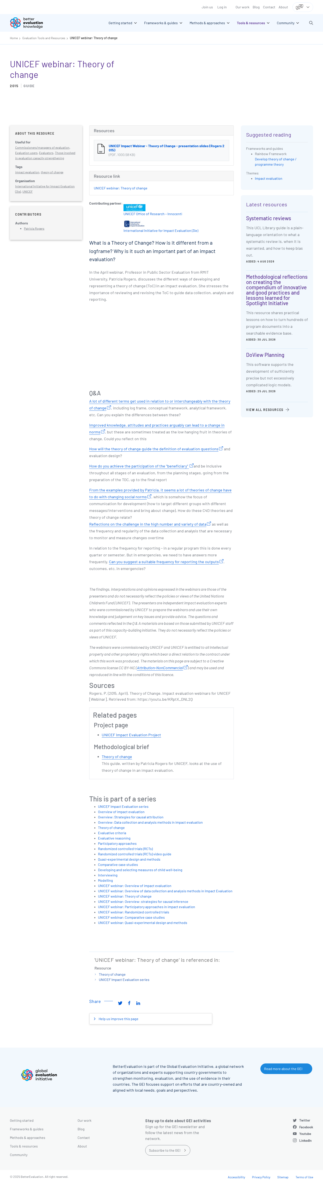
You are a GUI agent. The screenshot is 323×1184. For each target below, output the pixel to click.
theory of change (52, 172)
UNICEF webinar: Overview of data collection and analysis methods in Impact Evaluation (165, 891)
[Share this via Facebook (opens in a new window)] (129, 1003)
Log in (222, 7)
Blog (256, 7)
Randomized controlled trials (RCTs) (125, 849)
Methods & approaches (27, 1137)
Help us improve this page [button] (118, 1019)
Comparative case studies (118, 864)
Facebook (306, 1127)
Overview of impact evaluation (121, 812)
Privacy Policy (261, 1177)
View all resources (264, 410)
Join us (207, 7)
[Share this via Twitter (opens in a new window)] (120, 1003)
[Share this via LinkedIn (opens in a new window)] (138, 1003)
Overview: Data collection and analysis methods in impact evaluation (150, 822)
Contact (269, 7)
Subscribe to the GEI (164, 1150)
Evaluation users (26, 153)
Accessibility (236, 1177)
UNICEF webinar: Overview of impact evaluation (134, 885)
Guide (29, 86)
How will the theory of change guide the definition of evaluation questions (153, 448)
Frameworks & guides (27, 1129)
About (283, 7)
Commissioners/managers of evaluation (42, 147)
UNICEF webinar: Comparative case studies (131, 917)
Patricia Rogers (34, 228)
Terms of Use (304, 1177)
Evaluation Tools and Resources (43, 38)
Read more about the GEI (283, 1069)
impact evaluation (27, 172)
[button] (311, 23)
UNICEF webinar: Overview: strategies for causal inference (143, 901)
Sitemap (283, 1177)
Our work (242, 7)
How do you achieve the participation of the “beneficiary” (139, 466)
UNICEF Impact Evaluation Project (131, 734)
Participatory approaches (117, 843)
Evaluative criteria (112, 833)
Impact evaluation (268, 178)
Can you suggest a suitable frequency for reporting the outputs (164, 561)
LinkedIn (305, 1140)
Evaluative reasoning (114, 838)
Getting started (22, 1120)
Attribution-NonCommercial (160, 667)
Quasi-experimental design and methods (129, 859)
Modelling (105, 880)
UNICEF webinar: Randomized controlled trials (133, 912)
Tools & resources (24, 1146)
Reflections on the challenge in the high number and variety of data (147, 524)
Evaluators (46, 153)
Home (14, 38)
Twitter (304, 1120)
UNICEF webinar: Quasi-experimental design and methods (142, 922)
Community (18, 1155)
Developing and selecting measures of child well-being (140, 870)
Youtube (305, 1134)
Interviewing (108, 875)
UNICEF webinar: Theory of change (94, 38)
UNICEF (27, 191)
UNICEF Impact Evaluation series (123, 806)
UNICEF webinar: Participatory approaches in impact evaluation (146, 907)
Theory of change (117, 756)
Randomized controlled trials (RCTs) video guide (134, 854)
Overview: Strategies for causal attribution (130, 817)
